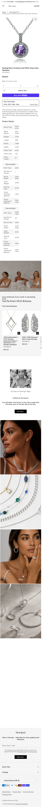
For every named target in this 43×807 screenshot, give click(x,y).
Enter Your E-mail (8, 746)
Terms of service (28, 792)
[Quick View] (19, 333)
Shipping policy (7, 794)
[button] (4, 6)
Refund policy (6, 792)
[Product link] (11, 331)
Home (4, 12)
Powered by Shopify (21, 804)
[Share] (4, 90)
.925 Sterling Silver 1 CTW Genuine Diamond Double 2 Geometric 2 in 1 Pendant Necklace (11, 341)
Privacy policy (16, 792)
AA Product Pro (14, 12)
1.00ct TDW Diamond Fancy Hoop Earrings (30, 338)
